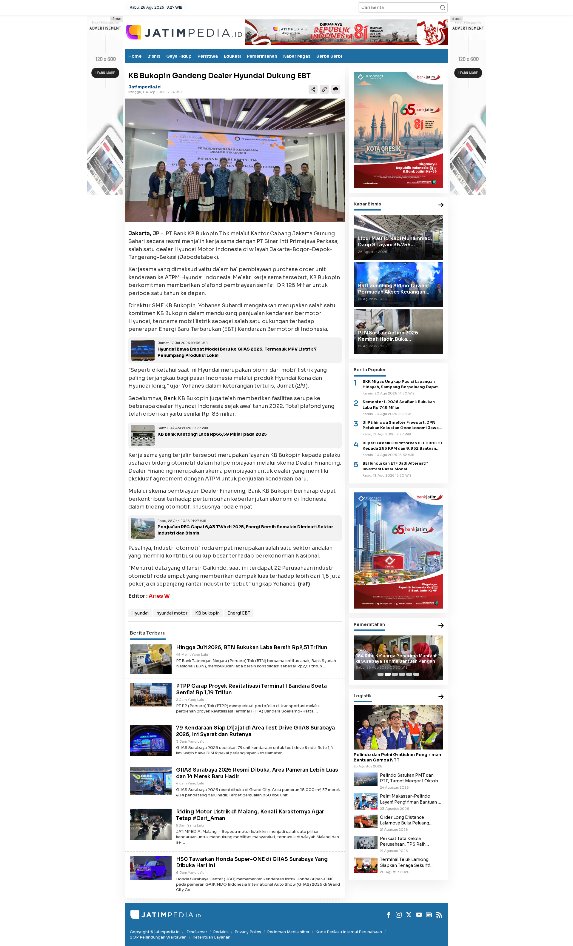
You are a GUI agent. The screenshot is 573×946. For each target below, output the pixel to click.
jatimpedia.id (144, 87)
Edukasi (232, 56)
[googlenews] (429, 915)
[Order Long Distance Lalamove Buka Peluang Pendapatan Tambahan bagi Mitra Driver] (366, 821)
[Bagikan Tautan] (313, 89)
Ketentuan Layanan (211, 937)
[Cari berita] (443, 7)
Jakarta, (139, 233)
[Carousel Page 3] (395, 674)
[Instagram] (399, 915)
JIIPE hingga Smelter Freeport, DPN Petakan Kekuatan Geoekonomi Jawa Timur (401, 425)
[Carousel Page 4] (402, 674)
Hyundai (140, 613)
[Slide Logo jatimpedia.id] (184, 31)
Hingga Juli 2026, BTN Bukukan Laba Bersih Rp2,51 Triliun (251, 647)
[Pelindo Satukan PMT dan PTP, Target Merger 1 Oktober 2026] (366, 778)
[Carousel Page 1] (380, 674)
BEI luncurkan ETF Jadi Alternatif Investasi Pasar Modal (395, 466)
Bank (170, 398)
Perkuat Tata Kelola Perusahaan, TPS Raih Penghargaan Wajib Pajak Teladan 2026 (407, 841)
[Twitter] (409, 915)
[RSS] (439, 915)
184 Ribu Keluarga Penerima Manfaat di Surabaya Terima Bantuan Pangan (396, 658)
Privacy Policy (248, 931)
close (116, 18)
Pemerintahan (262, 56)
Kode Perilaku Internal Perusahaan (348, 931)
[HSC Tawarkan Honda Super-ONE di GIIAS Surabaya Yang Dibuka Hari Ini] (151, 867)
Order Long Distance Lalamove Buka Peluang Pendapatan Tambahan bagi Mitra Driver (409, 820)
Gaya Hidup (179, 56)
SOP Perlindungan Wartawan (158, 937)
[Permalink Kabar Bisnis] (441, 205)
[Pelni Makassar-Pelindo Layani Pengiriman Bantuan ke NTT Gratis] (366, 801)
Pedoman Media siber (288, 931)
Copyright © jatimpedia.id (155, 931)
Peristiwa (208, 56)
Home (134, 56)
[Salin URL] (324, 89)
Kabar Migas (296, 56)
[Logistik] (441, 697)
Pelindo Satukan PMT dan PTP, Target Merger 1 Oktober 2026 (411, 778)
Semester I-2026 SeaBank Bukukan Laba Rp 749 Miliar (399, 405)
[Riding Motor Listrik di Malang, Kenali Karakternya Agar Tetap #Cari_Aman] (151, 824)
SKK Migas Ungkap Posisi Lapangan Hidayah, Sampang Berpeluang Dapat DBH (400, 384)
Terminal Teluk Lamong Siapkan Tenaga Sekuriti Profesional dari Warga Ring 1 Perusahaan (411, 862)
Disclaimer (197, 931)
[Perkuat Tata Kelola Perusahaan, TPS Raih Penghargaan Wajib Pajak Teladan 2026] (366, 842)
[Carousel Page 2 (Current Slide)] (388, 674)
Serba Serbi (329, 56)
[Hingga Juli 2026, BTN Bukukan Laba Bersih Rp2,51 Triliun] (151, 658)
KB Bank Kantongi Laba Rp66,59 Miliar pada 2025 (212, 434)
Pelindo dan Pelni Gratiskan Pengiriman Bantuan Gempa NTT (397, 757)
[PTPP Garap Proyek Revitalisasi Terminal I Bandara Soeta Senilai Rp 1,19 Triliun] (151, 694)
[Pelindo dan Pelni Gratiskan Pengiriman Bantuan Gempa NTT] (398, 727)
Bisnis (153, 56)
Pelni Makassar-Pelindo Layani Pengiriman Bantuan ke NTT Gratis (411, 799)
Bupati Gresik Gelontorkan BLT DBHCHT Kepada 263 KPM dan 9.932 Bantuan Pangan (403, 445)
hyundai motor (171, 613)
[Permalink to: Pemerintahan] (441, 625)
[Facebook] (388, 915)
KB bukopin (207, 613)
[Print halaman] (335, 89)
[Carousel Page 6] (416, 674)
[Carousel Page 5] (409, 674)
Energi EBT (238, 613)
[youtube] (419, 915)
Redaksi (221, 931)
